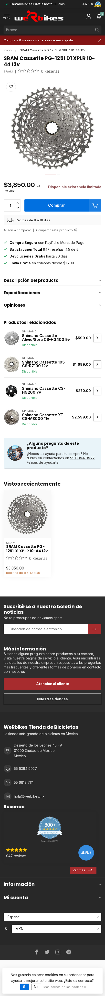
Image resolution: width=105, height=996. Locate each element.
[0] (98, 16)
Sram (8, 71)
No (36, 987)
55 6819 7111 (23, 782)
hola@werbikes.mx (29, 796)
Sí (24, 987)
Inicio (8, 50)
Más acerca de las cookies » (64, 987)
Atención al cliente (52, 684)
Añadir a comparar (17, 230)
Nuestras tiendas (52, 699)
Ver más (79, 870)
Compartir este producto (55, 230)
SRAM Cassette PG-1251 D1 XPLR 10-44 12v (52, 50)
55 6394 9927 (82, 458)
